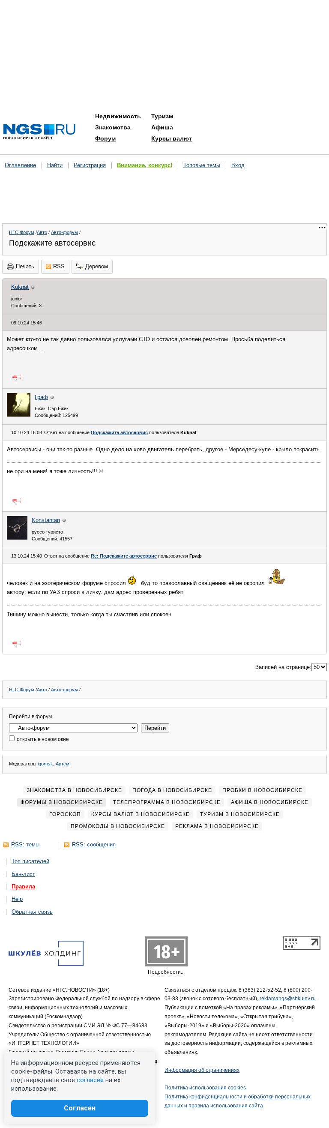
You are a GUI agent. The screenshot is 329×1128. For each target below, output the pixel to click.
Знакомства (113, 127)
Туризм (162, 116)
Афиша (162, 127)
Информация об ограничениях (201, 1070)
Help (17, 899)
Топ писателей (30, 861)
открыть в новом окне (42, 739)
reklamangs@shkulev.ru (288, 999)
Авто (42, 232)
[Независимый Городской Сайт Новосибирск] (39, 132)
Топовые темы (201, 165)
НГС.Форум (21, 232)
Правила (23, 886)
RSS (59, 266)
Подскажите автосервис (119, 432)
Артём (62, 763)
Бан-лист (23, 874)
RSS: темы (25, 844)
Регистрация (90, 165)
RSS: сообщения (94, 844)
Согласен (80, 1108)
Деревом (96, 266)
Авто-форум (64, 232)
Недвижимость (118, 116)
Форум (105, 138)
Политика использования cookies (205, 1088)
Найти (55, 165)
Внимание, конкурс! (144, 165)
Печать (25, 266)
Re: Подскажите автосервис (124, 555)
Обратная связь (32, 912)
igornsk (45, 763)
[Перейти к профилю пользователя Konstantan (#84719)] (17, 537)
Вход (238, 165)
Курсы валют (171, 138)
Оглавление (20, 165)
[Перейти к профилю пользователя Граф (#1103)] (18, 414)
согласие (90, 1080)
